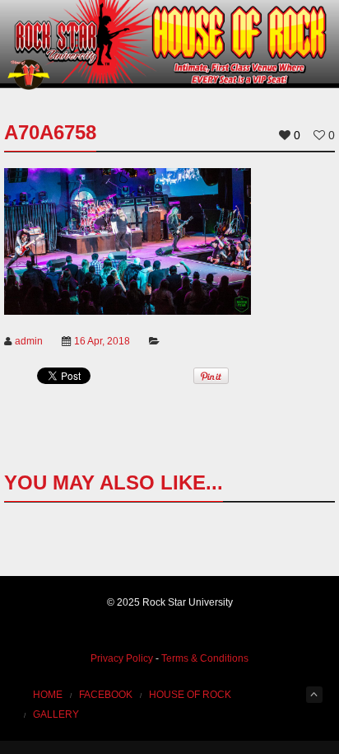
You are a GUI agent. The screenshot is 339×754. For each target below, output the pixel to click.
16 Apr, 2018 (102, 341)
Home (48, 694)
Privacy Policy (122, 658)
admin (29, 341)
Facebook (105, 694)
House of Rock (190, 694)
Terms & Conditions (204, 658)
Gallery (56, 714)
